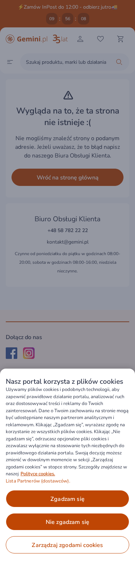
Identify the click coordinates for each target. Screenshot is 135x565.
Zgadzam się (67, 499)
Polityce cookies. (38, 474)
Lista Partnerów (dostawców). (38, 481)
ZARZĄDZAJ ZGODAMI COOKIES (67, 545)
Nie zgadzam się (67, 522)
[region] (67, 467)
